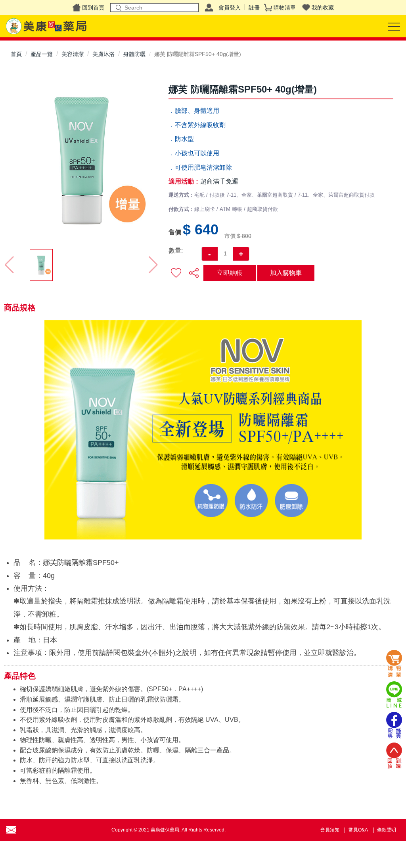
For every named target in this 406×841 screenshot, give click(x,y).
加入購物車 (286, 272)
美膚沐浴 (103, 54)
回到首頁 (93, 7)
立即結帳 (229, 272)
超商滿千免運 (219, 181)
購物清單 (285, 7)
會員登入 (229, 7)
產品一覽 (42, 54)
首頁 (16, 54)
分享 (194, 273)
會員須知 (329, 830)
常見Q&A (358, 830)
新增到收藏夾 (176, 273)
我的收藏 (323, 7)
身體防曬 (134, 54)
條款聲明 (386, 830)
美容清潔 (72, 54)
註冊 (254, 7)
